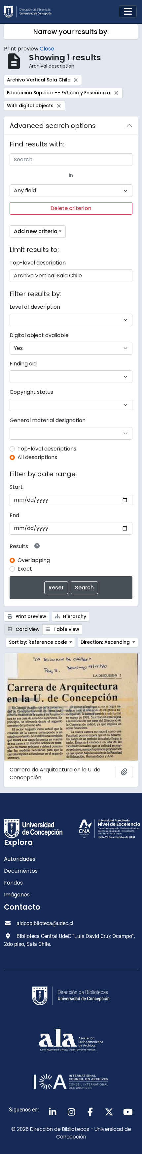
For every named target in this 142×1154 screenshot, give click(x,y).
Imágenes (17, 894)
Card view (27, 629)
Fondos (13, 883)
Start (16, 487)
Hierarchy (74, 616)
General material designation (48, 420)
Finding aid (23, 363)
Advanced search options (53, 125)
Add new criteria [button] (35, 231)
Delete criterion (71, 208)
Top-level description (38, 262)
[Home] (30, 11)
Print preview (30, 616)
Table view (65, 629)
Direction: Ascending (106, 642)
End (14, 515)
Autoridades (19, 859)
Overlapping (34, 560)
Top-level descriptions (47, 448)
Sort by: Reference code (38, 642)
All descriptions (37, 457)
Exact (25, 569)
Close (47, 48)
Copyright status (31, 392)
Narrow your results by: (71, 31)
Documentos (21, 871)
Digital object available (39, 335)
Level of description (35, 307)
